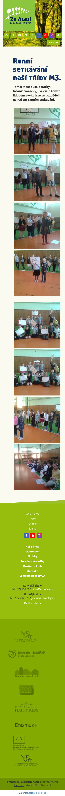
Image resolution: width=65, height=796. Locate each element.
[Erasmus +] (58, 35)
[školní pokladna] (13, 35)
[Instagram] (51, 35)
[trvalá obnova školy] (33, 689)
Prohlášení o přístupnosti (23, 782)
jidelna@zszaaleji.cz (43, 598)
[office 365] (19, 35)
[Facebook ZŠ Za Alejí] (38, 35)
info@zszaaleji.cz (43, 589)
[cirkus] (33, 707)
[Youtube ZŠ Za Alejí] (45, 35)
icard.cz (19, 785)
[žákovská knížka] (26, 35)
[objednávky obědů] (32, 35)
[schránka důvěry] (6, 35)
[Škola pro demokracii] (33, 672)
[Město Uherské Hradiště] (33, 654)
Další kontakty (32, 603)
